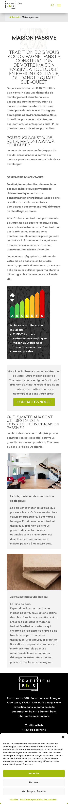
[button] (63, 737)
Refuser (34, 782)
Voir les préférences (34, 791)
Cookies (14, 799)
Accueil (15, 17)
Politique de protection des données (38, 799)
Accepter (34, 773)
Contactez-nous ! (34, 402)
